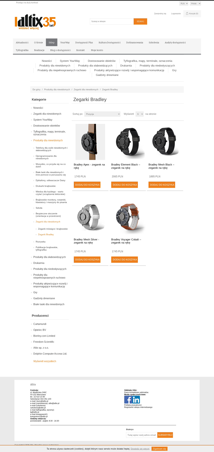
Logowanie (176, 14)
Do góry (36, 89)
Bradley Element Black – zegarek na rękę (125, 166)
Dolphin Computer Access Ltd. (50, 353)
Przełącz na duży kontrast (27, 3)
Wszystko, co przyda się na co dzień (51, 165)
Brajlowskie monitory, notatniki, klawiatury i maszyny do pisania (51, 200)
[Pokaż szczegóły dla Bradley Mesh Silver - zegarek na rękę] (90, 217)
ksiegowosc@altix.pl (39, 416)
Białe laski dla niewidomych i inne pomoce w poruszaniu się (51, 173)
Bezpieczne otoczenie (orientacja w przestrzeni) (48, 214)
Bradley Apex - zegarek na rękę (89, 166)
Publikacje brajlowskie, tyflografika (47, 248)
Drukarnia (126, 65)
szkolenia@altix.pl (38, 408)
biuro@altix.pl (42, 401)
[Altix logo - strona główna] (48, 20)
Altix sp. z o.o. (41, 347)
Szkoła (39, 208)
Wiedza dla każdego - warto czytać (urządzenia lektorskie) (50, 192)
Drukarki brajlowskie (46, 186)
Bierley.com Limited (44, 336)
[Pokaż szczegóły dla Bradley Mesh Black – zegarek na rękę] (165, 142)
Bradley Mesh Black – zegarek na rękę (161, 166)
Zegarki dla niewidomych (86, 89)
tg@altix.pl (34, 412)
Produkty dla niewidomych (54, 65)
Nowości (47, 60)
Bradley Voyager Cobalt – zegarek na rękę (126, 241)
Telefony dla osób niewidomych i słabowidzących (52, 149)
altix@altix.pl (54, 403)
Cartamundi (39, 324)
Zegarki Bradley (46, 234)
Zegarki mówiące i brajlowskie (53, 229)
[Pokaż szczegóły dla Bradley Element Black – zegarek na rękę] (128, 142)
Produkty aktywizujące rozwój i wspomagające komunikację (129, 70)
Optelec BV (39, 330)
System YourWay (70, 60)
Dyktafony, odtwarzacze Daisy (50, 180)
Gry (174, 70)
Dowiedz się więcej (140, 448)
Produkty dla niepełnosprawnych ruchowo (62, 70)
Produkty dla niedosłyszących (157, 65)
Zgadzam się (159, 448)
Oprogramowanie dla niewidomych (46, 157)
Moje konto (97, 50)
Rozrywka (40, 241)
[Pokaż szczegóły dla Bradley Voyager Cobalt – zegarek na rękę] (128, 217)
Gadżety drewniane (107, 75)
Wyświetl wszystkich (44, 361)
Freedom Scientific (43, 341)
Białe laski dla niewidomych (48, 304)
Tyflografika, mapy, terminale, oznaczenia (147, 60)
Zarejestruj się (160, 14)
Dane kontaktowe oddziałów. (136, 392)
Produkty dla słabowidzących (95, 65)
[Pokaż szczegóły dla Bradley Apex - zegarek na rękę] (90, 142)
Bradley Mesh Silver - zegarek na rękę (86, 241)
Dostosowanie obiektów (101, 60)
